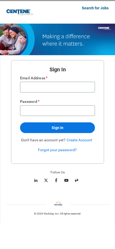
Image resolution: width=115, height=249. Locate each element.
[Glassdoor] (76, 180)
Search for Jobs (95, 8)
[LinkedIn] (36, 180)
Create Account (79, 140)
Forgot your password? (57, 150)
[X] (46, 180)
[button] (57, 127)
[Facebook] (56, 180)
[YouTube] (66, 180)
